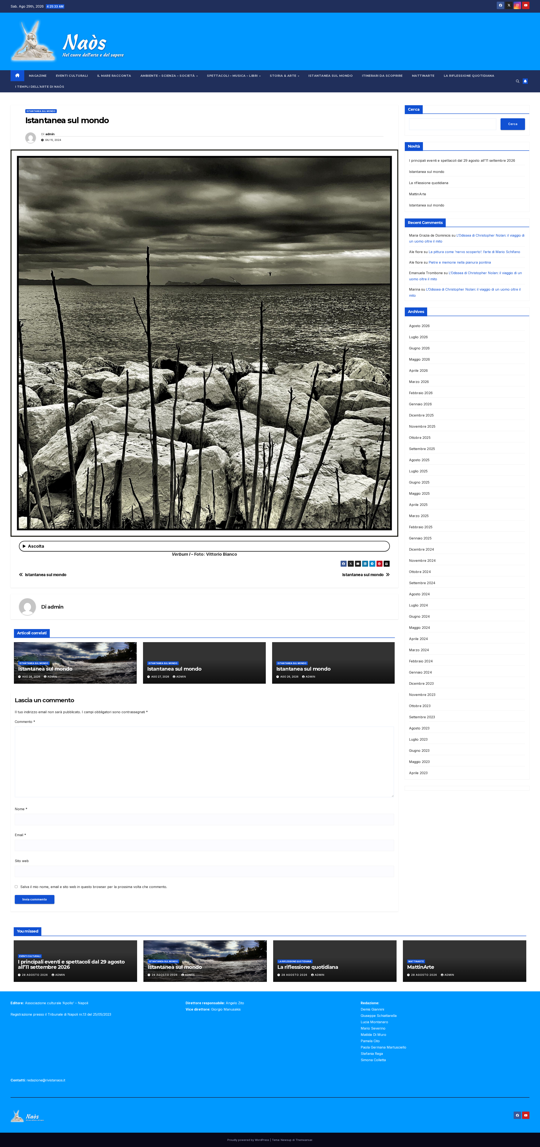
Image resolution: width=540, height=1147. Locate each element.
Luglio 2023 (418, 739)
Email (20, 835)
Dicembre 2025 (421, 415)
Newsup (286, 1140)
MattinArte (423, 76)
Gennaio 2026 (420, 404)
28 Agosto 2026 (35, 974)
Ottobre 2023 (420, 706)
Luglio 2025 (418, 471)
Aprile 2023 (418, 773)
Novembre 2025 (422, 426)
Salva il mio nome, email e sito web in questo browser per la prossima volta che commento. (93, 887)
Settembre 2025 (422, 449)
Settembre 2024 (422, 583)
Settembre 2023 (422, 717)
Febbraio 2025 (421, 527)
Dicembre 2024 (421, 549)
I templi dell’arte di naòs (39, 87)
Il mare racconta (114, 76)
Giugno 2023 (419, 750)
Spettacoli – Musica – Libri (233, 76)
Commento (25, 722)
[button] (517, 81)
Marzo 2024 (419, 650)
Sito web (22, 861)
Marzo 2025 (419, 516)
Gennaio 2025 (420, 538)
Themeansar (304, 1140)
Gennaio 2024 (420, 672)
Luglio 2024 (418, 605)
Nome (21, 809)
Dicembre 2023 (421, 683)
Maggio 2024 (419, 627)
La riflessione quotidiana (469, 76)
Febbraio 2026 (421, 393)
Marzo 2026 (419, 382)
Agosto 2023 (419, 728)
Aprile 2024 (418, 639)
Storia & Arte (283, 76)
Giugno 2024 (419, 616)
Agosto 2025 (419, 460)
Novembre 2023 (422, 695)
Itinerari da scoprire (382, 76)
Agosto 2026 (419, 326)
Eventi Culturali (72, 76)
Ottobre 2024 (420, 572)
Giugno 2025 (419, 482)
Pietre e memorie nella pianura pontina (460, 262)
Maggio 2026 (419, 359)
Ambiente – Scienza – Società (168, 76)
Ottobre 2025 (420, 437)
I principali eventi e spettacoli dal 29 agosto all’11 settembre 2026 (462, 160)
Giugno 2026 (419, 348)
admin (50, 134)
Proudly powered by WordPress (248, 1140)
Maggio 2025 (419, 493)
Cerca (414, 109)
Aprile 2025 (418, 505)
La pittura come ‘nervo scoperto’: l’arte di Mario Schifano (474, 252)
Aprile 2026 (418, 370)
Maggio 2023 (419, 762)
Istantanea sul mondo (330, 76)
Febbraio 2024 (421, 661)
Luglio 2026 (418, 337)
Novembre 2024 (422, 560)
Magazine (38, 76)
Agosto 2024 (419, 594)
